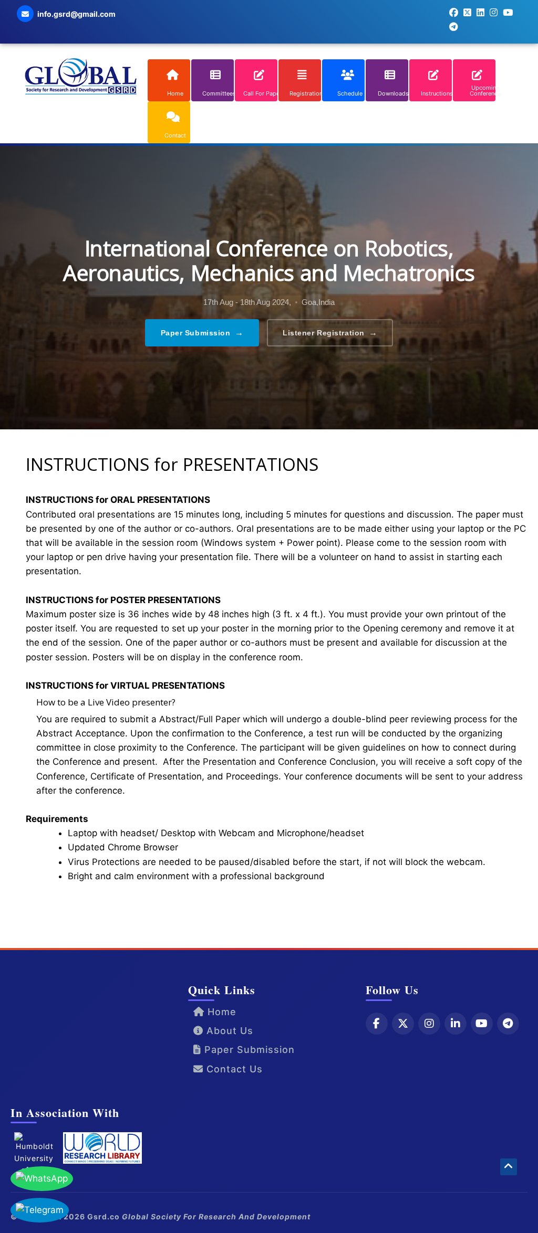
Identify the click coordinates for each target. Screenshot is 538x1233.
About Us (228, 1030)
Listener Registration (330, 332)
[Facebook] (377, 1024)
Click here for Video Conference (96, 909)
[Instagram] (429, 1024)
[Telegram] (508, 1024)
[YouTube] (482, 1024)
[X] (403, 1024)
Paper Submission (202, 332)
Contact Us (233, 1068)
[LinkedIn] (455, 1024)
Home (220, 1011)
